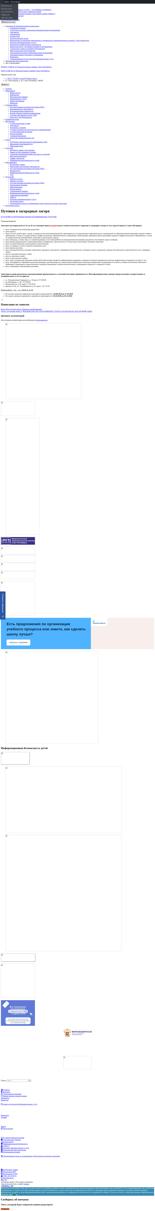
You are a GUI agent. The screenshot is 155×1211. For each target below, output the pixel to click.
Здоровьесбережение (18, 136)
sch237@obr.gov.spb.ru (28, 79)
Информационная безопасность (15, 1144)
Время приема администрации (15, 1096)
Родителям (9, 177)
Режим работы (15, 189)
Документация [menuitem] (6, 9)
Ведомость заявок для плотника (22, 150)
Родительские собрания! (10, 20)
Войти (3, 1127)
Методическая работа (18, 156)
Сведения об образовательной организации (22, 26)
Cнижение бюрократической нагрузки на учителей (30, 154)
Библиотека (14, 95)
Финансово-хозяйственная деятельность (25, 45)
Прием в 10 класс (16, 181)
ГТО (12, 175)
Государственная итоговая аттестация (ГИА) (27, 107)
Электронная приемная (19, 195)
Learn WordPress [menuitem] (7, 12)
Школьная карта (16, 187)
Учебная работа (11, 105)
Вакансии (14, 103)
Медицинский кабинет (19, 97)
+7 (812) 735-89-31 (12, 79)
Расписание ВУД (9, 1172)
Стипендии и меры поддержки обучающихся (27, 49)
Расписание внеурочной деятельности (25, 167)
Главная (8, 89)
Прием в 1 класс (16, 179)
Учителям (9, 148)
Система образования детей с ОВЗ (23, 115)
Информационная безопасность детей (24, 160)
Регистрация (8, 1129)
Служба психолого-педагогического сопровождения (30, 130)
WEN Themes (24, 1184)
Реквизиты (14, 57)
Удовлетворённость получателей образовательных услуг (32, 59)
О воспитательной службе (20, 123)
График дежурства (17, 158)
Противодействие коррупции (16, 61)
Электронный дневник (19, 191)
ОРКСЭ (13, 197)
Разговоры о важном (18, 128)
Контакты (6, 1092)
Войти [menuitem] (7, 2)
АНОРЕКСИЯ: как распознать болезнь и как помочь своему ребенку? (28, 14)
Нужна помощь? (16, 134)
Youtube (4, 1117)
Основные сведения (18, 28)
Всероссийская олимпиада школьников (25, 113)
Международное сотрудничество (22, 51)
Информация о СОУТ (18, 99)
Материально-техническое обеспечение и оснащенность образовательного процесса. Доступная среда (49, 40)
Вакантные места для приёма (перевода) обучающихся (31, 47)
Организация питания (18, 185)
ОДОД (7, 140)
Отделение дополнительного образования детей (28, 142)
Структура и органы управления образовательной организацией (35, 30)
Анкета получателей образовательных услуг (19, 1104)
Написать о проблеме (18, 642)
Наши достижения (17, 101)
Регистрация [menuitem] (15, 2)
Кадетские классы (12, 206)
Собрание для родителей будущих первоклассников (21, 12)
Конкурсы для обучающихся (21, 117)
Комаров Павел (24, 217)
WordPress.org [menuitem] (6, 6)
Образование (15, 34)
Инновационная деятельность (21, 109)
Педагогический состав (19, 38)
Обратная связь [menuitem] (6, 18)
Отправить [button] (5, 1209)
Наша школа (10, 91)
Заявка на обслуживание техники (23, 152)
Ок (14, 1194)
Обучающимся (11, 162)
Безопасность (15, 171)
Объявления (42, 217)
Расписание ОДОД (9, 1174)
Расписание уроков (17, 164)
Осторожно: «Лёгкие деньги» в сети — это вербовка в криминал (26, 10)
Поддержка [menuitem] (5, 15)
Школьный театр (16, 146)
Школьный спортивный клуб (21, 144)
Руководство (15, 36)
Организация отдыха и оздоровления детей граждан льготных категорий (38, 203)
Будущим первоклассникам (13, 1138)
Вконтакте (5, 1115)
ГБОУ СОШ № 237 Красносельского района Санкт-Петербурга (25, 71)
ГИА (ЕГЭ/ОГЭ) (9, 1176)
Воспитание (10, 121)
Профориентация (12, 119)
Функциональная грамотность (21, 111)
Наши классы (15, 93)
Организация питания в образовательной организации (31, 53)
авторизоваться (41, 320)
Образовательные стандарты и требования (26, 55)
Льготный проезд (16, 201)
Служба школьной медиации (21, 132)
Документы (14, 32)
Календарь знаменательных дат (22, 138)
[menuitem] (2, 2)
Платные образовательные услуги (23, 43)
